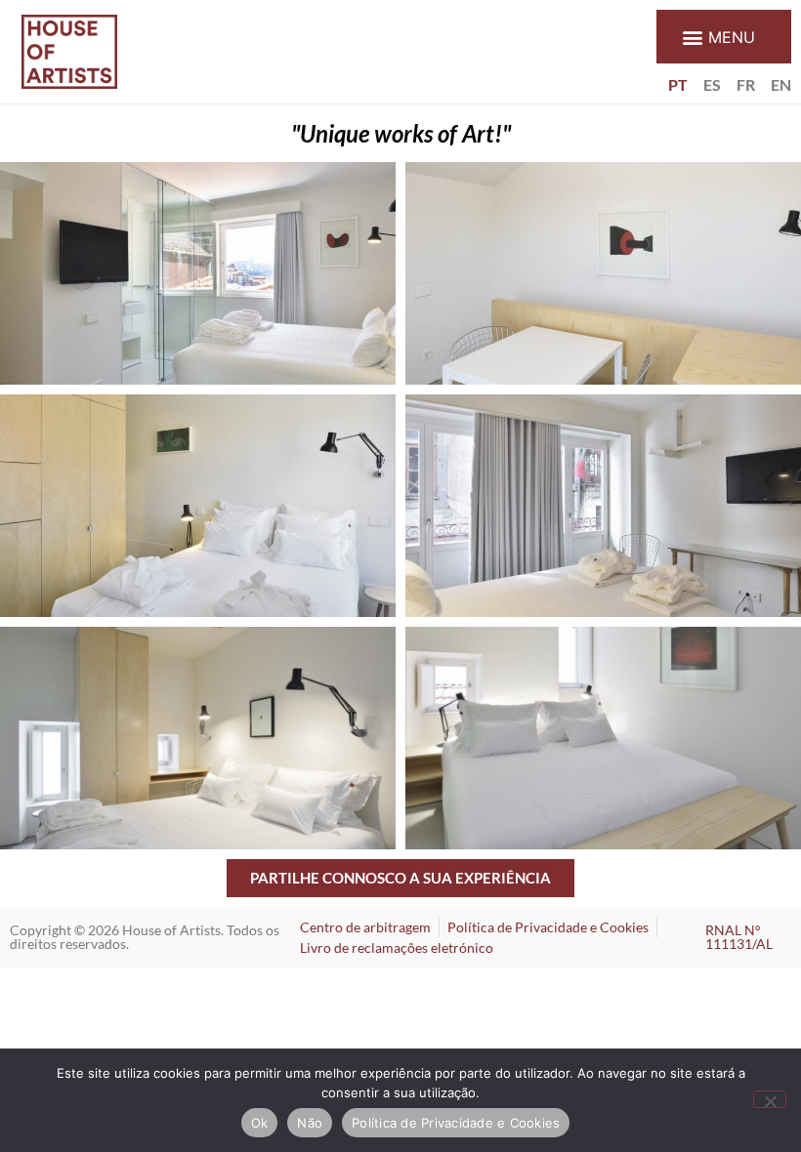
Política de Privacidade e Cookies (456, 1123)
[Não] (769, 1099)
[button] (724, 37)
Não (309, 1123)
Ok (260, 1123)
